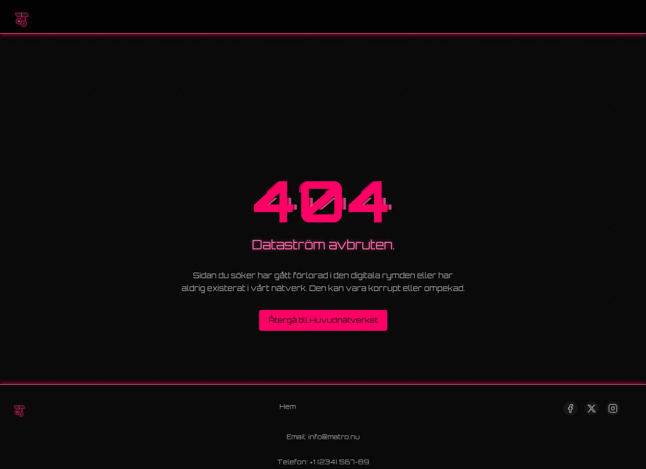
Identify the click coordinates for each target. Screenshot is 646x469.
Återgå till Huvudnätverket (323, 320)
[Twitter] (592, 408)
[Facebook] (570, 408)
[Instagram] (613, 408)
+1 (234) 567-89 (339, 462)
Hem (287, 406)
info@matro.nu (334, 437)
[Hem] (21, 16)
